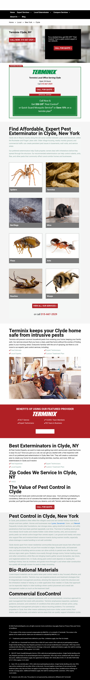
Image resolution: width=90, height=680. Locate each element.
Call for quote (62, 48)
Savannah (61, 523)
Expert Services (23, 12)
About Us (13, 17)
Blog (23, 17)
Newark (77, 523)
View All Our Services (44, 306)
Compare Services (60, 12)
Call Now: (21, 40)
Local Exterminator (41, 12)
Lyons (53, 523)
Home (12, 12)
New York (28, 22)
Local (19, 22)
